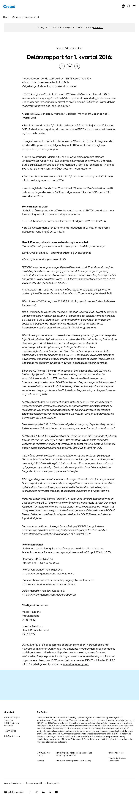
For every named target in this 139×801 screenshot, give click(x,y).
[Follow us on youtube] (56, 792)
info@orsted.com (12, 736)
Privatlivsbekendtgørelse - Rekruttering (73, 761)
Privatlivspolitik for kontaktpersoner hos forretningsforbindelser (74, 754)
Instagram (62, 742)
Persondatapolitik (34, 783)
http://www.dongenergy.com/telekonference (48, 573)
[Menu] (134, 6)
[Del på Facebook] (62, 66)
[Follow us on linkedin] (43, 792)
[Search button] (128, 6)
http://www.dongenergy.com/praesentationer (48, 583)
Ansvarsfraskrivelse (12, 783)
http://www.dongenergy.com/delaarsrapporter (49, 594)
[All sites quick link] (123, 6)
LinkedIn (51, 742)
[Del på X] (77, 66)
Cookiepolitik (53, 783)
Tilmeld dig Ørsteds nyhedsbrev (117, 759)
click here (98, 27)
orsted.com (118, 739)
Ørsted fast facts (115, 753)
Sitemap (40, 761)
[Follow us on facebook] (30, 792)
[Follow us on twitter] (50, 792)
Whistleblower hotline (43, 754)
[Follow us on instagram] (37, 792)
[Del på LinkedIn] (69, 66)
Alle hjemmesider (16, 792)
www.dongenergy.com (76, 664)
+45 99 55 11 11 (10, 731)
